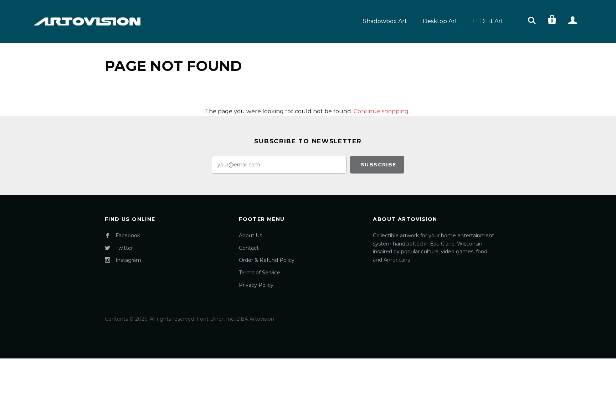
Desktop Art (440, 21)
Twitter (124, 248)
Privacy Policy (256, 285)
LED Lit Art (488, 21)
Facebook (127, 235)
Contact (249, 248)
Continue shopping (381, 111)
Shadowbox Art (385, 21)
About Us (250, 235)
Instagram (128, 260)
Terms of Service (259, 272)
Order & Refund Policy (266, 260)
